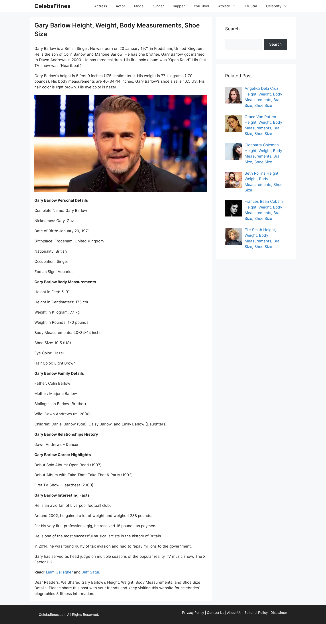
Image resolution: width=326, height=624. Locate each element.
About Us (234, 612)
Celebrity (273, 6)
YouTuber (201, 6)
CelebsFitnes (52, 6)
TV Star (251, 6)
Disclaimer (279, 612)
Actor (120, 6)
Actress (100, 6)
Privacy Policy (193, 612)
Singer (158, 6)
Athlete (224, 6)
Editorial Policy (256, 612)
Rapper (179, 6)
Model (139, 6)
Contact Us (215, 612)
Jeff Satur (90, 572)
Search (275, 44)
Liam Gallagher (59, 572)
